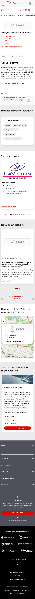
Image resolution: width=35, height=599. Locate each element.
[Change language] (26, 10)
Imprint (7, 590)
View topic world (17, 428)
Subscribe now (17, 513)
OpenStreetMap (29, 357)
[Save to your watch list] (29, 10)
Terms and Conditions (20, 590)
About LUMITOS (17, 576)
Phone (6, 44)
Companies (5, 452)
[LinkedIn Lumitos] (17, 565)
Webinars (4, 471)
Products (13, 56)
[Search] (19, 10)
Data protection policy (17, 593)
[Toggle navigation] (32, 10)
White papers (6, 465)
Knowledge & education (9, 478)
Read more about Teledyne (14, 83)
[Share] (23, 10)
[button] (17, 345)
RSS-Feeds (4, 484)
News (21, 56)
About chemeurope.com (17, 579)
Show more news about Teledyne (17, 297)
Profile (5, 56)
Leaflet (21, 357)
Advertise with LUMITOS (16, 572)
